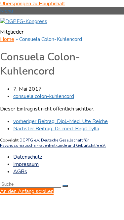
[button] (6, 11)
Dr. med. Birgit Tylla (56, 128)
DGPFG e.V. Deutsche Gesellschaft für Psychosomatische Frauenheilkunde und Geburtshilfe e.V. (53, 143)
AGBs (20, 171)
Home (7, 39)
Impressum (26, 164)
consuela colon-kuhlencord (43, 96)
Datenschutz (27, 157)
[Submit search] (65, 186)
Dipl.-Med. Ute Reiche (60, 121)
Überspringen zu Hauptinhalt (32, 3)
